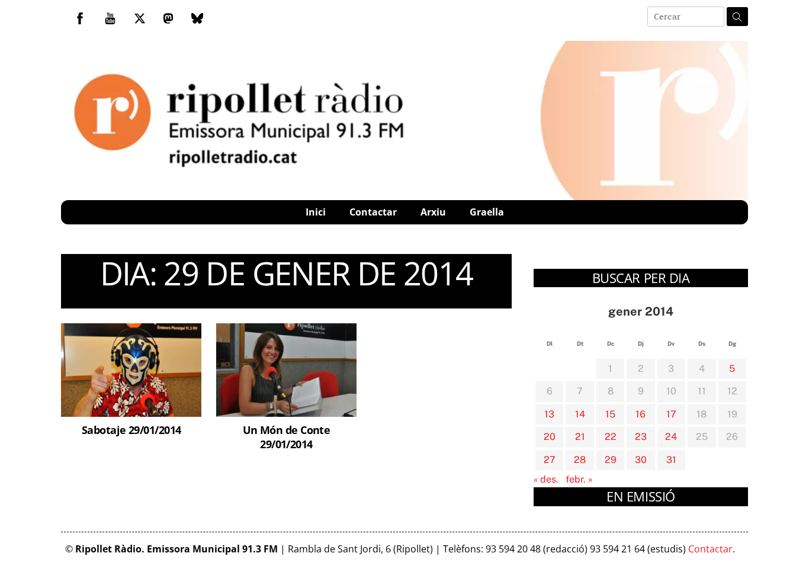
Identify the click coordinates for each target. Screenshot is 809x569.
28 (580, 459)
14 (580, 414)
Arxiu (433, 211)
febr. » (579, 479)
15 (610, 414)
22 (611, 436)
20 (550, 436)
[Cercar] (737, 16)
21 (580, 436)
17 (671, 414)
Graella (487, 211)
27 (550, 459)
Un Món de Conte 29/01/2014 (286, 436)
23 (641, 436)
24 (671, 436)
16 (640, 414)
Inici (316, 211)
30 (641, 459)
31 (671, 459)
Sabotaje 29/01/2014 (131, 429)
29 (611, 459)
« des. (546, 479)
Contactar (373, 211)
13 (549, 414)
